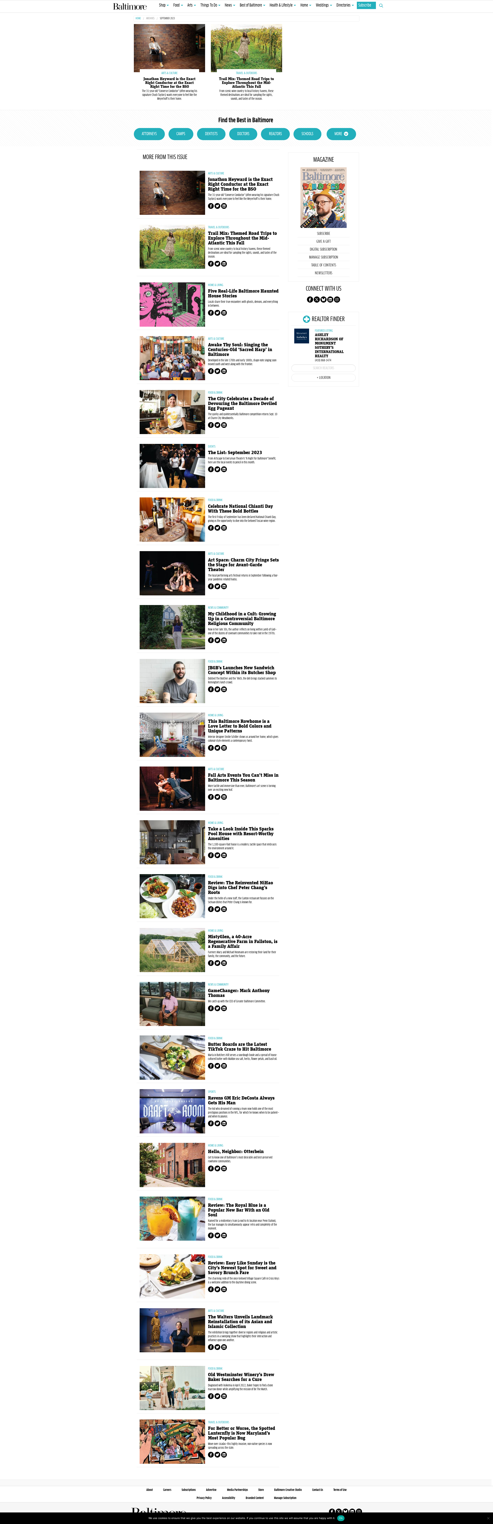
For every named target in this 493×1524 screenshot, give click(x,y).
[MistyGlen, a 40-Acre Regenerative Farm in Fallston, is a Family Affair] (172, 950)
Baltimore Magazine (130, 6)
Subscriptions (189, 1489)
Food (176, 5)
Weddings (322, 5)
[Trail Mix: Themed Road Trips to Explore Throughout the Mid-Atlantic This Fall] (246, 47)
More (338, 134)
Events (211, 446)
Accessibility (228, 1498)
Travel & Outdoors (218, 227)
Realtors (275, 134)
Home (304, 5)
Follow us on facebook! (310, 299)
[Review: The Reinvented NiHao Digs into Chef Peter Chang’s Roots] (172, 896)
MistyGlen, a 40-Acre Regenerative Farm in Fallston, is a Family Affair (243, 941)
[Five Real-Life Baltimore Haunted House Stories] (172, 304)
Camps (180, 134)
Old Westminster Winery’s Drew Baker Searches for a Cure (241, 1377)
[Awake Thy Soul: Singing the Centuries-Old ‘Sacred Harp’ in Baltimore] (172, 358)
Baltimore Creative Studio (288, 1489)
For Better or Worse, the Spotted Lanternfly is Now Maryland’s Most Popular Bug (241, 1433)
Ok (341, 1518)
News (228, 5)
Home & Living (215, 285)
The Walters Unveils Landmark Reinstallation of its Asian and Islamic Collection (240, 1322)
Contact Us (317, 1489)
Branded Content (255, 1498)
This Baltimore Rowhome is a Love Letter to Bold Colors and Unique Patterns (240, 726)
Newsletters (323, 273)
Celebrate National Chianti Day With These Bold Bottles (240, 509)
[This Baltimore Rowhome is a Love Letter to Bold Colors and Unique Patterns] (172, 735)
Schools (307, 134)
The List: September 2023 (235, 452)
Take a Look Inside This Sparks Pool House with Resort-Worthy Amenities (241, 834)
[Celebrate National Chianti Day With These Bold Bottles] (172, 519)
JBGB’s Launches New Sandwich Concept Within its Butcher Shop (242, 670)
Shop (162, 5)
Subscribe (364, 5)
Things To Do (208, 5)
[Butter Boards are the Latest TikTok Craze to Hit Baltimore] (172, 1057)
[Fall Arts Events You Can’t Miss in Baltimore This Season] (172, 789)
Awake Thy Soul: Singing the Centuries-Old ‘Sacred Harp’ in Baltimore (240, 349)
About (149, 1489)
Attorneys (149, 134)
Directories (343, 5)
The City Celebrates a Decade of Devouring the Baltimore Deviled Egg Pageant (242, 403)
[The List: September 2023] (172, 466)
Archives (150, 18)
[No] (488, 1518)
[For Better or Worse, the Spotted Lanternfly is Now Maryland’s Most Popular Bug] (172, 1441)
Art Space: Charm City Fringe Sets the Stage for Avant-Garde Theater (243, 565)
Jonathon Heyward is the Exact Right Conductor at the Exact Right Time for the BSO (169, 83)
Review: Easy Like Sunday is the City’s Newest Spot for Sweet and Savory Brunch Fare (242, 1268)
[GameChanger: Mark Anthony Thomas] (172, 1004)
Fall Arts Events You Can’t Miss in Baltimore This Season (243, 778)
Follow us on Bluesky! (323, 299)
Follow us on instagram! (337, 299)
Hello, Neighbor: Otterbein (236, 1151)
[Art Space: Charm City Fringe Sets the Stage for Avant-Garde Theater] (172, 573)
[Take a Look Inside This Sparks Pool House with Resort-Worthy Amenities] (172, 842)
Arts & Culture (216, 173)
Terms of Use (340, 1489)
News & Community (218, 607)
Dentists (211, 134)
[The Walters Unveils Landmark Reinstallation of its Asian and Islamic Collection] (172, 1330)
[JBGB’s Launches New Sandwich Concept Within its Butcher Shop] (172, 681)
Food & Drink (215, 392)
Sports (212, 1091)
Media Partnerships (237, 1489)
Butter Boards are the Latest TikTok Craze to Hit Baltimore (239, 1047)
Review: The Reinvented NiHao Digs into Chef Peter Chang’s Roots (240, 887)
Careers (167, 1489)
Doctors (243, 134)
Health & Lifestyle (281, 5)
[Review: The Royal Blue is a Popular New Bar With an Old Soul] (172, 1219)
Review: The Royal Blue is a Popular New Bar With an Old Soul (238, 1210)
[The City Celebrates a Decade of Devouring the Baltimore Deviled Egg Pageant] (172, 412)
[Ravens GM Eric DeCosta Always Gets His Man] (172, 1111)
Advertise (211, 1489)
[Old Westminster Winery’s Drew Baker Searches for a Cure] (172, 1388)
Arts (190, 5)
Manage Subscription (323, 257)
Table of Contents (323, 265)
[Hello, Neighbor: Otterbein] (172, 1165)
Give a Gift (323, 242)
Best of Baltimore (251, 5)
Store (261, 1489)
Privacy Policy (204, 1498)
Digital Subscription (323, 249)
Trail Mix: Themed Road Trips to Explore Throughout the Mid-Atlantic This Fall (246, 83)
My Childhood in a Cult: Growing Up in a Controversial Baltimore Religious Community (242, 619)
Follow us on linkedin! (330, 299)
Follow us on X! (317, 299)
